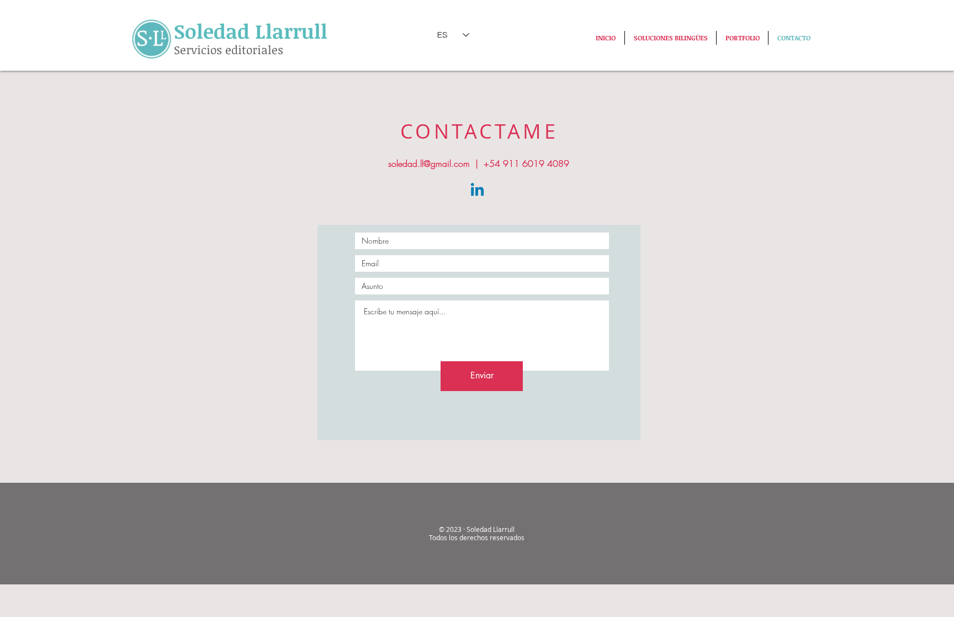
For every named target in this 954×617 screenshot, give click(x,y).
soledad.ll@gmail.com (429, 163)
